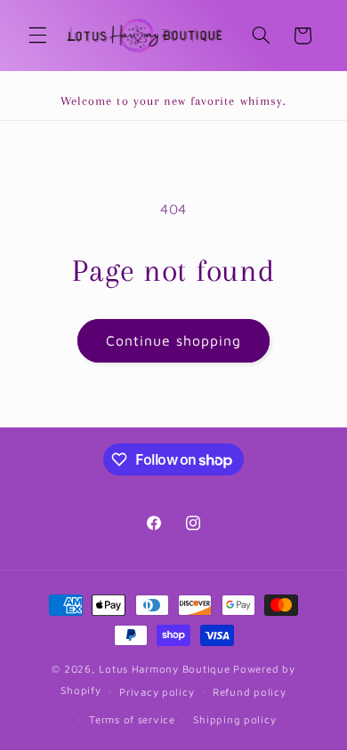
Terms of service (132, 719)
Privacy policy (156, 692)
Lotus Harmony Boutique (164, 668)
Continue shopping (174, 340)
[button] (37, 35)
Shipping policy (234, 719)
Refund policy (249, 692)
